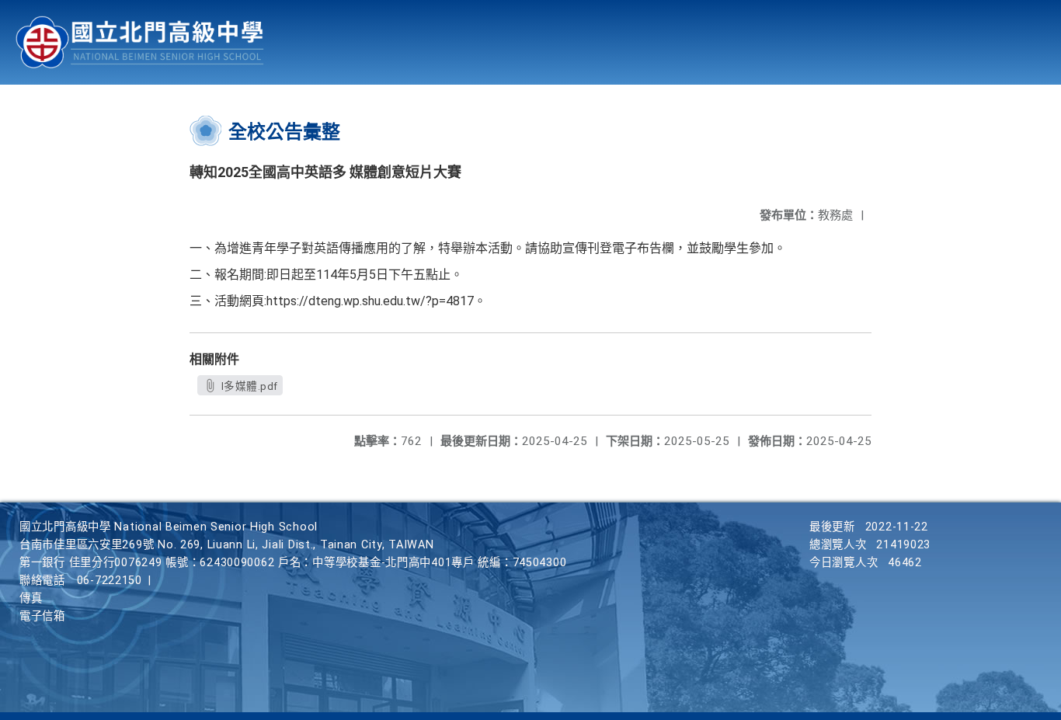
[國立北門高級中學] (140, 42)
